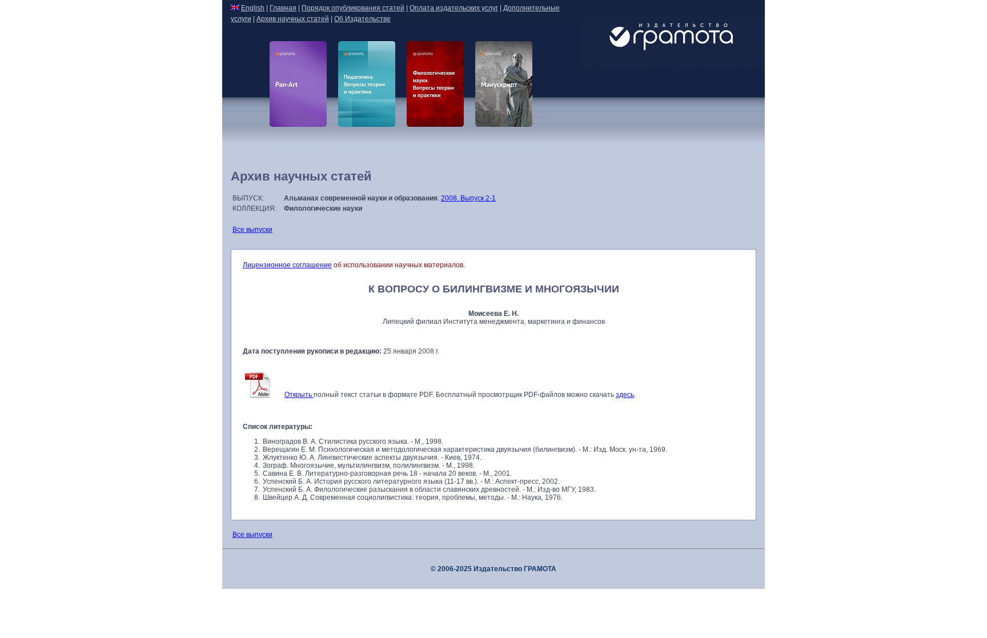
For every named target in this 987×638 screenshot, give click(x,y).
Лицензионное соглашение (287, 265)
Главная (283, 8)
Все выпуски (252, 230)
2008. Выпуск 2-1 (468, 198)
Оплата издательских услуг (454, 8)
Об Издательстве (362, 19)
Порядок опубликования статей (353, 8)
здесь (625, 395)
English (252, 8)
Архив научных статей (292, 19)
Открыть (299, 395)
